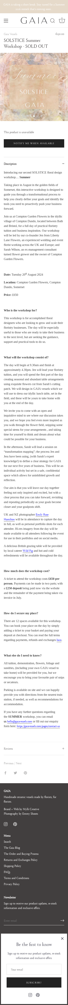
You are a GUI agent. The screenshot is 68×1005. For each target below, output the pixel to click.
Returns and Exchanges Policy (21, 859)
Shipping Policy (12, 866)
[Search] (52, 21)
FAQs (7, 872)
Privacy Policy (12, 884)
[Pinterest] (38, 994)
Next (19, 763)
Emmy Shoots (30, 813)
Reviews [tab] (8, 748)
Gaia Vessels (10, 34)
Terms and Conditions (16, 878)
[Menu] (6, 20)
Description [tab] (10, 163)
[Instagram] (30, 994)
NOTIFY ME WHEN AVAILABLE (34, 143)
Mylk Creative (31, 809)
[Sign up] (62, 920)
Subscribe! (34, 982)
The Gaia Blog (12, 847)
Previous (9, 763)
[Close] (62, 938)
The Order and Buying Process (21, 853)
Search (7, 841)
